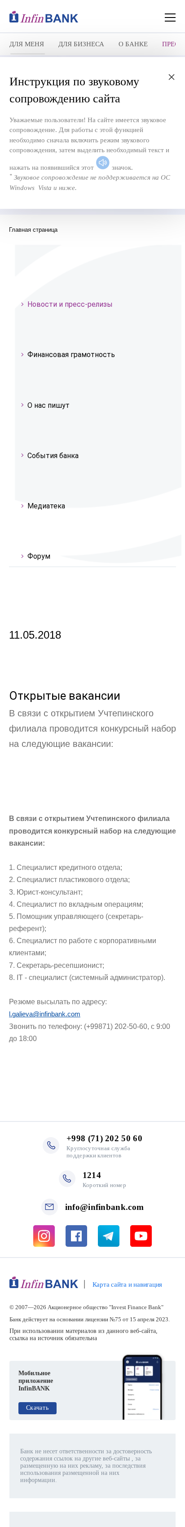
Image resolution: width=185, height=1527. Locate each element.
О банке (133, 44)
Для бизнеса (81, 44)
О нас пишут (48, 405)
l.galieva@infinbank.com (44, 1014)
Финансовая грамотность (71, 354)
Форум (38, 556)
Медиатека (46, 506)
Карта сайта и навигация (127, 1284)
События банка (53, 455)
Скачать (37, 1407)
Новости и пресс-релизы (70, 304)
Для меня (26, 44)
